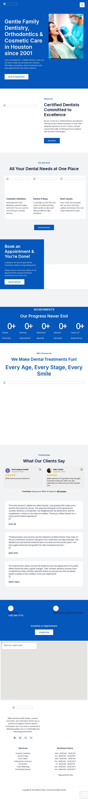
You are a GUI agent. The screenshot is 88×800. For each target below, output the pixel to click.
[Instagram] (26, 738)
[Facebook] (15, 738)
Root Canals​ (23, 758)
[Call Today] (11, 608)
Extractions (23, 764)
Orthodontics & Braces (23, 761)
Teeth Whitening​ (23, 766)
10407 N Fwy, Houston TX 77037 (68, 613)
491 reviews (61, 491)
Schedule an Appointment (44, 626)
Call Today (13, 613)
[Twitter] (20, 738)
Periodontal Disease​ (23, 769)
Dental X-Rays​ (23, 756)
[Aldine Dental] (10, 5)
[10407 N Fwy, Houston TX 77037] (56, 608)
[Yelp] (31, 738)
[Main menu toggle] (82, 4)
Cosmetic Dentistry (23, 753)
